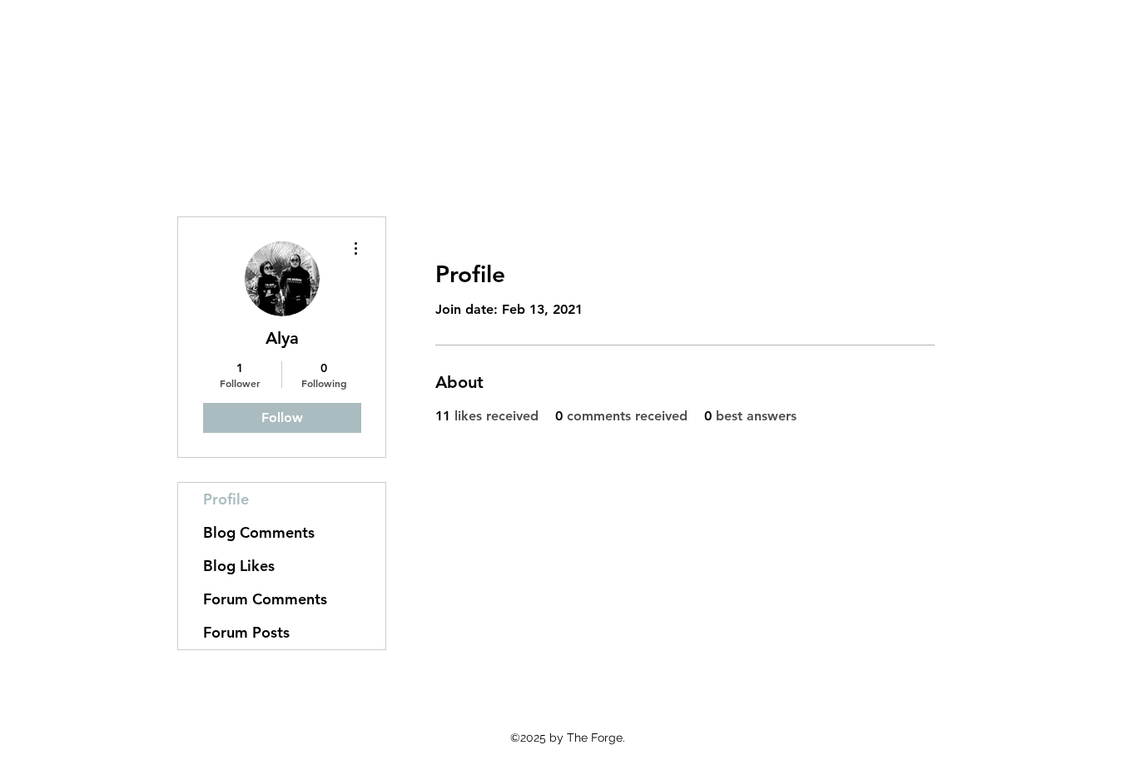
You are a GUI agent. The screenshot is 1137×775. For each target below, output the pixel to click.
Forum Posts (246, 632)
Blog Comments (259, 532)
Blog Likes (239, 565)
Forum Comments (265, 599)
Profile (226, 499)
